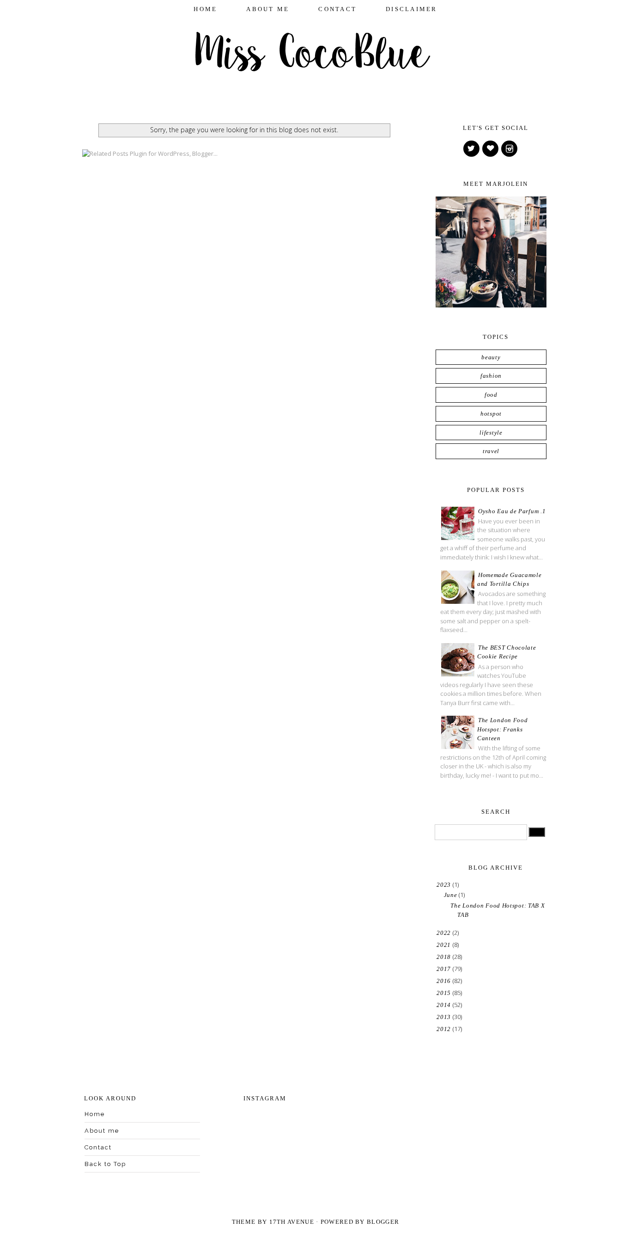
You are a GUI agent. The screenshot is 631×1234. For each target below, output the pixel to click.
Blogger (383, 1221)
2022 (445, 932)
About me (267, 9)
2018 (445, 956)
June (451, 894)
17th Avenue (291, 1221)
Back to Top (105, 1163)
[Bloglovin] (491, 149)
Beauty (490, 357)
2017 (445, 968)
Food (491, 394)
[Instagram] (510, 149)
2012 (445, 1028)
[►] (436, 932)
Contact (337, 9)
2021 (445, 944)
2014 (445, 1004)
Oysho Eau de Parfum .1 (512, 511)
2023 (445, 884)
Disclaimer (411, 9)
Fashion (491, 375)
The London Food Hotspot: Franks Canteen (502, 729)
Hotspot (491, 413)
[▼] (436, 884)
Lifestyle (490, 432)
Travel (491, 451)
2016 (445, 980)
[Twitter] (472, 149)
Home (205, 9)
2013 (445, 1016)
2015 (445, 992)
